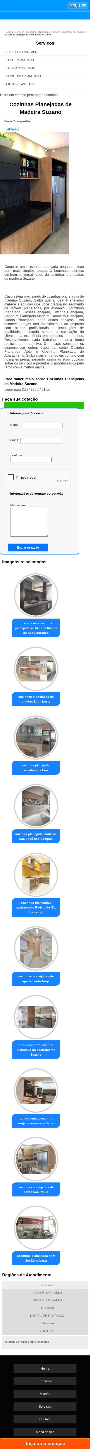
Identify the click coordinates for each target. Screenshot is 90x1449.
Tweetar (13, 129)
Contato (44, 1419)
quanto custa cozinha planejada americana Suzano (36, 1121)
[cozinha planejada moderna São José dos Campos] (36, 804)
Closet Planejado (19, 60)
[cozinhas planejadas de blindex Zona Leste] (36, 667)
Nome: (15, 424)
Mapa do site (45, 1432)
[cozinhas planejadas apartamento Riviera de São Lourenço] (36, 873)
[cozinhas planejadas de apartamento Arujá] (36, 947)
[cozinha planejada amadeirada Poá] (36, 736)
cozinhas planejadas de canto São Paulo (36, 1189)
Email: (15, 440)
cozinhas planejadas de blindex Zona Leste (36, 699)
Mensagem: (19, 505)
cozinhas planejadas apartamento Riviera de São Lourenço (36, 907)
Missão (45, 1394)
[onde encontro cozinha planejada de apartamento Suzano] (36, 1015)
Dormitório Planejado (23, 76)
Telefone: (17, 455)
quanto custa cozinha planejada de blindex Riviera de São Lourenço (36, 628)
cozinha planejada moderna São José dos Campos (36, 836)
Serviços (45, 43)
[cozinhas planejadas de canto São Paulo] (36, 1158)
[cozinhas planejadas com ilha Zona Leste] (36, 1226)
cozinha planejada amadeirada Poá (36, 768)
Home (45, 1368)
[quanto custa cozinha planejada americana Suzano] (36, 1089)
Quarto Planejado (20, 84)
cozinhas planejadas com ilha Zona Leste (36, 1258)
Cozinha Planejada (20, 68)
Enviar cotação (28, 547)
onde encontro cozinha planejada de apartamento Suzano (36, 1049)
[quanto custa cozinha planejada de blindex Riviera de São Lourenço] (36, 594)
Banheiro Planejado (21, 52)
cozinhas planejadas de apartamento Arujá (36, 979)
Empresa (45, 1381)
